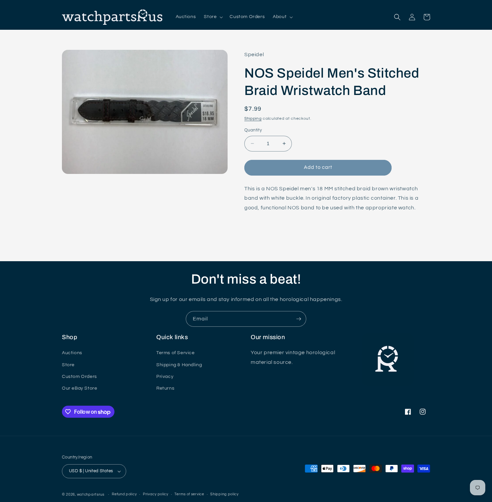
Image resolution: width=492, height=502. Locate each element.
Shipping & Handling (179, 365)
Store (68, 365)
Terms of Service (175, 352)
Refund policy (124, 494)
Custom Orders (79, 376)
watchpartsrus (90, 494)
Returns (165, 388)
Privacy (164, 376)
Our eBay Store (79, 388)
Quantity (253, 130)
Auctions (72, 352)
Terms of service (189, 494)
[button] (213, 17)
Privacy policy (155, 494)
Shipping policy (224, 494)
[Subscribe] (298, 319)
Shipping (253, 118)
